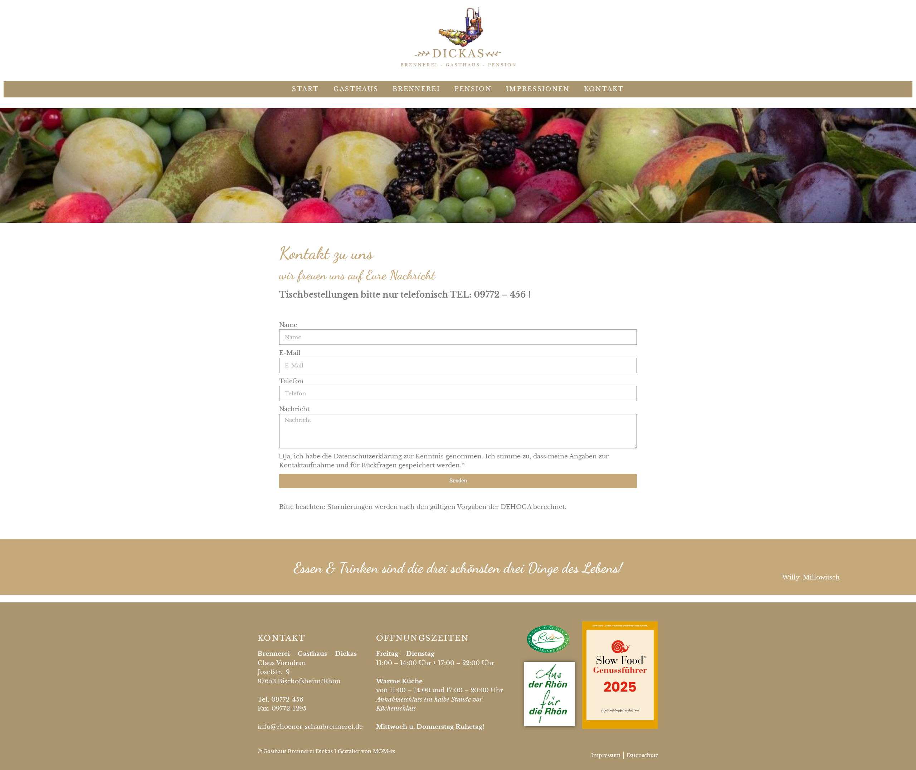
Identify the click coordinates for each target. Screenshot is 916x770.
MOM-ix (384, 751)
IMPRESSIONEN (538, 89)
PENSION (473, 89)
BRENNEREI (416, 89)
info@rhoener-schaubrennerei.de (310, 727)
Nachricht (294, 409)
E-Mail (290, 353)
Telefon (291, 381)
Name (288, 325)
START (305, 89)
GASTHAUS (355, 89)
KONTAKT (604, 89)
